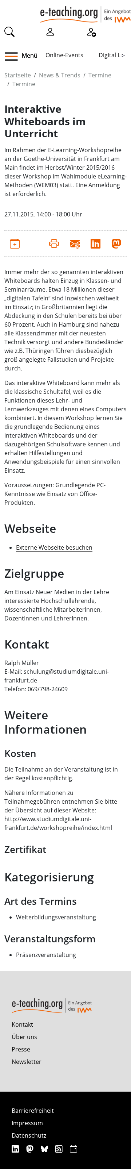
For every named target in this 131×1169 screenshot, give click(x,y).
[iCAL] (73, 1149)
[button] (14, 56)
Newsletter (26, 1062)
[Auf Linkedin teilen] (95, 243)
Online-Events (64, 55)
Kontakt (22, 1024)
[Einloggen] (50, 31)
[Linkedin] (16, 1149)
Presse (21, 1049)
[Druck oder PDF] (54, 243)
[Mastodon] (30, 1149)
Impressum (27, 1123)
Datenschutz (29, 1135)
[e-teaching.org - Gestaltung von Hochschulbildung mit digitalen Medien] (85, 11)
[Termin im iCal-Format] (14, 243)
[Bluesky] (45, 1149)
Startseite (17, 75)
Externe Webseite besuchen (54, 547)
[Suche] (9, 31)
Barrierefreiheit (33, 1111)
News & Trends (59, 75)
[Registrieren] (91, 31)
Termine (99, 75)
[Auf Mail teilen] (74, 243)
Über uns (24, 1037)
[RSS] (59, 1149)
